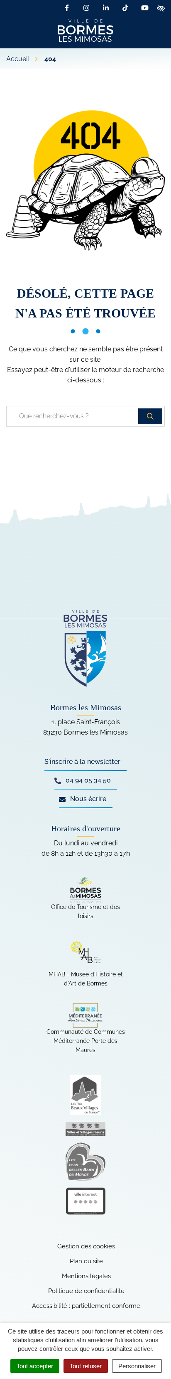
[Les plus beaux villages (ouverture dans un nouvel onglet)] (85, 1095)
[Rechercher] (150, 416)
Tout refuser (86, 1365)
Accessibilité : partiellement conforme (86, 1306)
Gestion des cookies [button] (86, 1246)
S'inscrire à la (82, 762)
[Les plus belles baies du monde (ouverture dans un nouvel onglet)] (85, 1162)
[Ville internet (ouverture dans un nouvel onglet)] (85, 1201)
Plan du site (86, 1261)
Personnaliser (137, 1365)
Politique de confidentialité (86, 1291)
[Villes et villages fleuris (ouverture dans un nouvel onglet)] (85, 1129)
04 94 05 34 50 (87, 780)
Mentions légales (86, 1276)
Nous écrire (87, 799)
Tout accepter (35, 1365)
